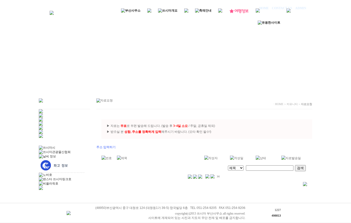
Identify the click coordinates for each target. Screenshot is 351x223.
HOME (264, 8)
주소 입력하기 (106, 147)
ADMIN (300, 8)
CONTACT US (282, 8)
